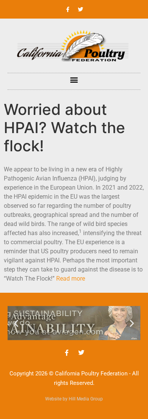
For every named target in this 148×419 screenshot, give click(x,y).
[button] (74, 79)
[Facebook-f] (68, 9)
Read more (70, 278)
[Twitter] (80, 9)
